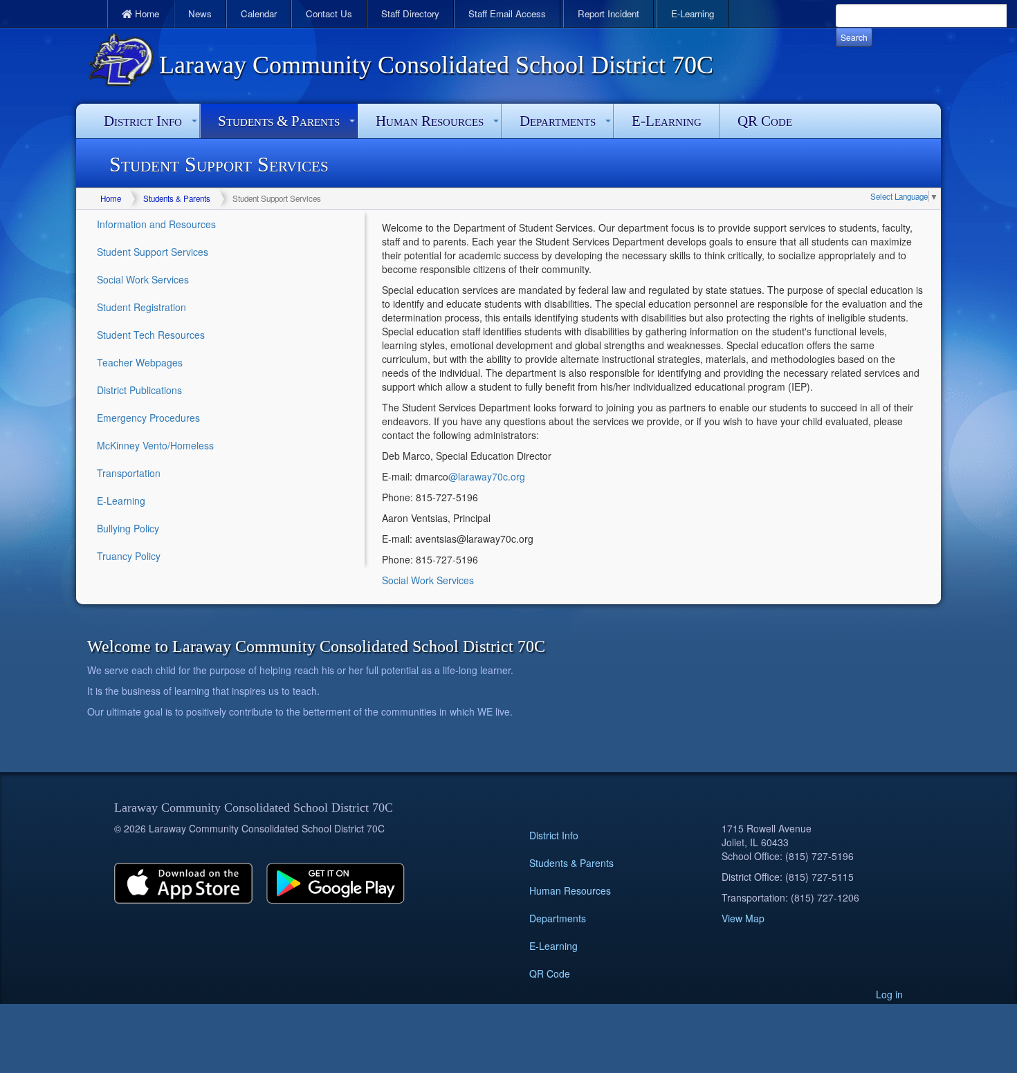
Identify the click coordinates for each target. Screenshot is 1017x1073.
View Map (743, 918)
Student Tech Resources (151, 335)
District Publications (139, 390)
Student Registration (141, 307)
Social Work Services (143, 279)
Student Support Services (152, 252)
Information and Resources (156, 224)
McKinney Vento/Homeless (155, 445)
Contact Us (329, 13)
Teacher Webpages (140, 362)
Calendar (259, 13)
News (200, 13)
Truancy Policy (129, 556)
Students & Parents (279, 121)
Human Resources (430, 121)
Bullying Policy (128, 528)
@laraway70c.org (486, 476)
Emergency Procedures (148, 417)
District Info (143, 121)
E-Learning (692, 13)
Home (145, 13)
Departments (558, 121)
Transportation (129, 473)
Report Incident (608, 13)
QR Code (764, 121)
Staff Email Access (507, 13)
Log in (889, 994)
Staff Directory (410, 13)
